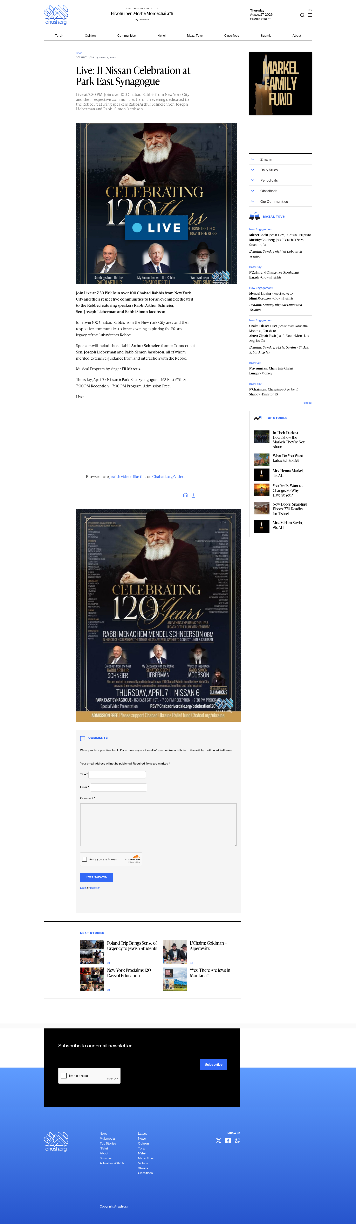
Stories (143, 1168)
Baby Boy (255, 267)
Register (95, 888)
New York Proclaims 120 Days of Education (129, 973)
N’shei (161, 36)
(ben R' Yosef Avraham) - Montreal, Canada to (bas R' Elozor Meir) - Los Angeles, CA (279, 333)
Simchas (105, 1159)
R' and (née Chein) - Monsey (271, 370)
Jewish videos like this (127, 476)
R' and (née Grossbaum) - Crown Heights (274, 275)
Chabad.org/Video (168, 476)
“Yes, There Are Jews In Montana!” (210, 973)
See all (307, 403)
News (79, 53)
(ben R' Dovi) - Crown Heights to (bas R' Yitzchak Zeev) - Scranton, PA (280, 240)
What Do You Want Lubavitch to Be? (288, 458)
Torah (59, 36)
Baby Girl (255, 363)
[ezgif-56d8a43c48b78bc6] (280, 83)
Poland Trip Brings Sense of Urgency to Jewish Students (132, 945)
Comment (87, 798)
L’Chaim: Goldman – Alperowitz (208, 945)
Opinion (90, 36)
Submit (266, 36)
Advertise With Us (112, 1164)
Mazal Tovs (195, 36)
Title (84, 774)
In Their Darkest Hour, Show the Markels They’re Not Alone (288, 439)
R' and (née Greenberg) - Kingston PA (273, 391)
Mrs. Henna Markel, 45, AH (288, 473)
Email (84, 787)
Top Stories (108, 1144)
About (297, 36)
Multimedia (107, 1139)
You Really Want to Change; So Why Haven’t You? (287, 490)
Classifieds (231, 36)
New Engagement (261, 230)
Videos (143, 1164)
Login (83, 888)
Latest (142, 1134)
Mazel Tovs (145, 1159)
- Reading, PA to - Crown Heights (271, 296)
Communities (126, 36)
